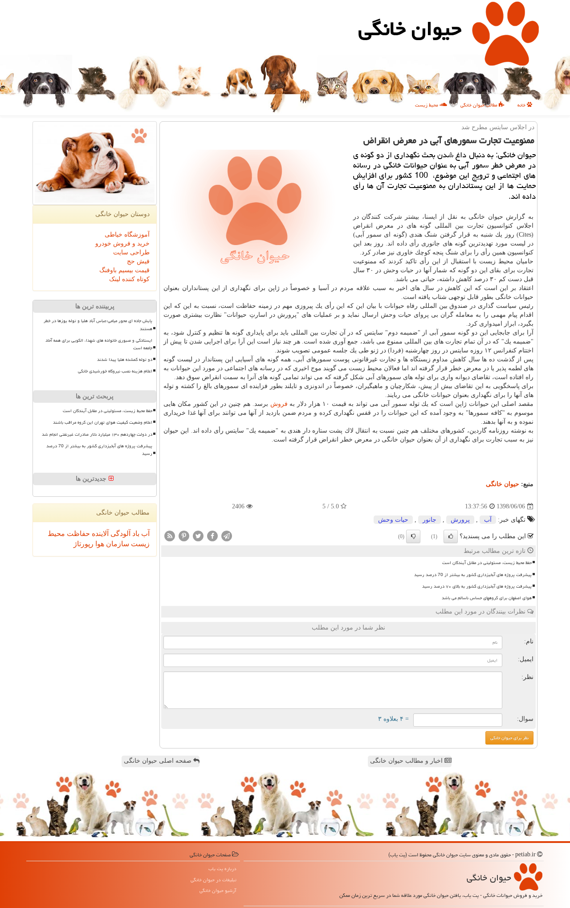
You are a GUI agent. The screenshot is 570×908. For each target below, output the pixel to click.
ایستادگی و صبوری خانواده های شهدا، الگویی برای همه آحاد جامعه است (98, 344)
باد (134, 533)
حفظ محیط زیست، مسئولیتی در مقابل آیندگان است (487, 562)
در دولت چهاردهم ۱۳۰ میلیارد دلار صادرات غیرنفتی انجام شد (97, 434)
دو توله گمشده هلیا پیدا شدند (124, 359)
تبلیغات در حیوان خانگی (213, 879)
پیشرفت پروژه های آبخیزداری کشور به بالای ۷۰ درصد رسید (477, 586)
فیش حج (138, 261)
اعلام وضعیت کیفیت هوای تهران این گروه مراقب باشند (102, 422)
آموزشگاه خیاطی (127, 234)
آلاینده (99, 533)
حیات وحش (393, 519)
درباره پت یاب (222, 868)
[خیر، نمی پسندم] (413, 536)
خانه (522, 105)
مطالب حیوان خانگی (479, 105)
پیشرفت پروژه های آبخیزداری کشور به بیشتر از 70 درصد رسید (473, 574)
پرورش (460, 519)
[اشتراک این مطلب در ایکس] (198, 535)
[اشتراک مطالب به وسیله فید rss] (169, 535)
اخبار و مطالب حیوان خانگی (407, 760)
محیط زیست (427, 105)
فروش (279, 404)
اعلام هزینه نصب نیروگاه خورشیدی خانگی (115, 371)
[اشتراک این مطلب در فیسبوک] (212, 535)
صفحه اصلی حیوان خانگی (158, 760)
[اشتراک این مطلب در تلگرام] (226, 535)
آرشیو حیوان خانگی (218, 890)
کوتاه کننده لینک (129, 279)
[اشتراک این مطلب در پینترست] (184, 535)
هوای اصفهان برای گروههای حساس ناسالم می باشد (487, 597)
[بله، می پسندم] (451, 536)
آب (488, 519)
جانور (429, 519)
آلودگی (119, 533)
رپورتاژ (83, 544)
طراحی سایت (131, 252)
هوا (99, 544)
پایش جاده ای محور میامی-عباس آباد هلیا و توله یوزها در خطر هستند (98, 324)
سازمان (116, 544)
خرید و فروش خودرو (122, 243)
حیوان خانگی (409, 28)
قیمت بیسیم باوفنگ (124, 270)
